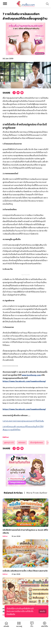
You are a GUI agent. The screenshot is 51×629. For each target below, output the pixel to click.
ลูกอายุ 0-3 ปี (9, 442)
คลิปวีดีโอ (44, 626)
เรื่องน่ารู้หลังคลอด (36, 442)
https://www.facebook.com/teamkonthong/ (24, 381)
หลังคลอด (21, 442)
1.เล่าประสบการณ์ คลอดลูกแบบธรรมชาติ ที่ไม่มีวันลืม (23, 420)
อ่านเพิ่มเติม (11, 614)
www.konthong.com (31, 374)
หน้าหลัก (6, 626)
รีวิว (31, 626)
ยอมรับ (42, 611)
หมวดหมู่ (19, 626)
